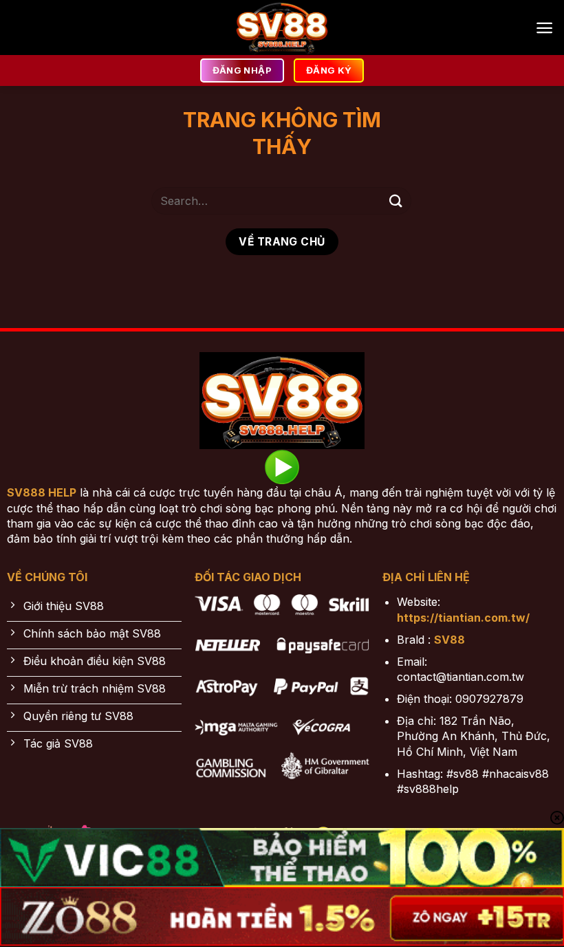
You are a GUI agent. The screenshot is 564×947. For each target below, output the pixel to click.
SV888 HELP (41, 492)
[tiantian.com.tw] (282, 27)
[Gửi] (396, 200)
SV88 (449, 639)
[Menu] (544, 28)
